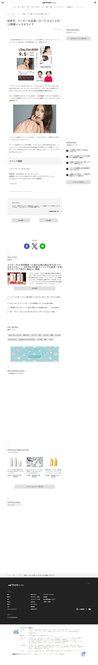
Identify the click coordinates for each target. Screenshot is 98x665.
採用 (51, 654)
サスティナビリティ (46, 654)
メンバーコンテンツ (58, 7)
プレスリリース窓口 (35, 597)
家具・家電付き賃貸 (32, 642)
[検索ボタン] (95, 2)
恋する (32, 7)
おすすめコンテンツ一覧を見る (78, 38)
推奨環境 (33, 606)
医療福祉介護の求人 (32, 633)
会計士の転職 (76, 645)
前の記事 (21, 220)
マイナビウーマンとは (48, 594)
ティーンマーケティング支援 (68, 638)
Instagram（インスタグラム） (27, 339)
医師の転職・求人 (66, 646)
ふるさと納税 (43, 641)
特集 (51, 7)
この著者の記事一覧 (53, 211)
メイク (18, 14)
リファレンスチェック (77, 650)
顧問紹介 (39, 646)
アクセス (39, 654)
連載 (47, 7)
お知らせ (33, 601)
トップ (14, 7)
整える (23, 7)
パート (35, 631)
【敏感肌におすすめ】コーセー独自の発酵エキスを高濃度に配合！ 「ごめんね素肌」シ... (35, 307)
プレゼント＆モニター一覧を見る (34, 486)
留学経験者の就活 (37, 629)
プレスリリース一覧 (35, 599)
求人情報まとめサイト (33, 638)
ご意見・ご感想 (46, 601)
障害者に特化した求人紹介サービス (55, 631)
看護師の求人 (51, 646)
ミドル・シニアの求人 (42, 631)
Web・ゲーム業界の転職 (38, 645)
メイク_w (57, 335)
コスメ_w (45, 335)
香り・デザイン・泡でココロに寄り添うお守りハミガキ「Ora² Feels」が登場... (32, 312)
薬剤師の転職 (45, 646)
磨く (28, 7)
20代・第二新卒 (47, 645)
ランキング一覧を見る (78, 182)
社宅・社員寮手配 (67, 650)
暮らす (38, 7)
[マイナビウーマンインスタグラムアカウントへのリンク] (77, 609)
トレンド (34, 335)
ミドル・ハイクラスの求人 (75, 629)
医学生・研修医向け (53, 629)
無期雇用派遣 (80, 646)
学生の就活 (31, 629)
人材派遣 (30, 645)
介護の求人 (31, 648)
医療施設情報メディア (67, 641)
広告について (34, 594)
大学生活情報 (78, 638)
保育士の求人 (74, 646)
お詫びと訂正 (34, 609)
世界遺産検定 (57, 639)
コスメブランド (12, 339)
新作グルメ (26, 335)
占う (43, 7)
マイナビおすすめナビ (12, 617)
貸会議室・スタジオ (59, 650)
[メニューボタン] (2, 2)
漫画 (52, 335)
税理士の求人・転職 (32, 646)
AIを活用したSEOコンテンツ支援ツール (45, 642)
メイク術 (39, 339)
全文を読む (35, 288)
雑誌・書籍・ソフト (41, 639)
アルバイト (31, 631)
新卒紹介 (53, 645)
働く (19, 7)
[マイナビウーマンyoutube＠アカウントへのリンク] (90, 609)
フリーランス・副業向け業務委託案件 (70, 631)
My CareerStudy (51, 641)
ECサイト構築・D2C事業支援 (34, 641)
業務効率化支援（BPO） (40, 650)
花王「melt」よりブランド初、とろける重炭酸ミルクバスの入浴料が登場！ (31, 303)
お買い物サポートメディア (78, 641)
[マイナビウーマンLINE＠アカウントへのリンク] (82, 609)
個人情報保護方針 (61, 654)
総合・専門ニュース (42, 638)
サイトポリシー (34, 604)
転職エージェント (59, 645)
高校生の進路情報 (32, 635)
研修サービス (31, 650)
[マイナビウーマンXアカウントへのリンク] (86, 609)
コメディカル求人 (58, 646)
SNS (40, 335)
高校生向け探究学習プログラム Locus (44, 635)
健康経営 (52, 650)
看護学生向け (45, 629)
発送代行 (47, 650)
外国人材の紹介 (46, 648)
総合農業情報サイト (65, 639)
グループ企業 (55, 654)
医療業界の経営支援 (38, 648)
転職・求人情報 (61, 629)
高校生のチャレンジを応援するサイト (54, 638)
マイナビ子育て (73, 639)
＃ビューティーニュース (14, 335)
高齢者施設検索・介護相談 (60, 642)
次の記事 (48, 220)
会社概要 (35, 654)
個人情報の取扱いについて (49, 599)
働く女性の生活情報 (32, 639)
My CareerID (59, 641)
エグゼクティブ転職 (68, 645)
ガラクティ (9, 29)
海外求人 (67, 629)
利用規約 (45, 597)
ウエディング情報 (50, 639)
